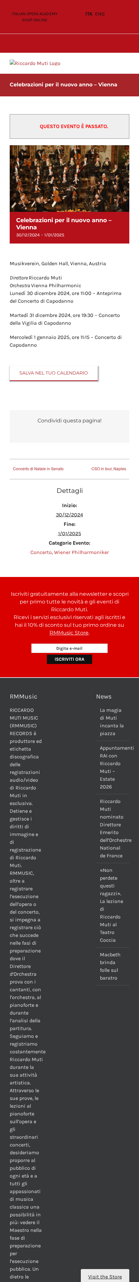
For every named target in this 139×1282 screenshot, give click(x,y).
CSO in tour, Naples (108, 468)
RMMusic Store (69, 633)
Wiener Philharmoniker (81, 552)
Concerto (41, 552)
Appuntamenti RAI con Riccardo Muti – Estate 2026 (113, 767)
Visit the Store (105, 1277)
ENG (100, 14)
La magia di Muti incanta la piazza (112, 721)
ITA (88, 14)
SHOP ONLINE (34, 19)
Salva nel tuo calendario (53, 373)
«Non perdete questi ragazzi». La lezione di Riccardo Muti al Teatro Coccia (111, 905)
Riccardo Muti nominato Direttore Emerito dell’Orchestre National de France (113, 828)
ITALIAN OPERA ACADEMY (35, 13)
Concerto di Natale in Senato (38, 468)
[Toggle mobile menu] (126, 63)
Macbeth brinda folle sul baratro (110, 966)
